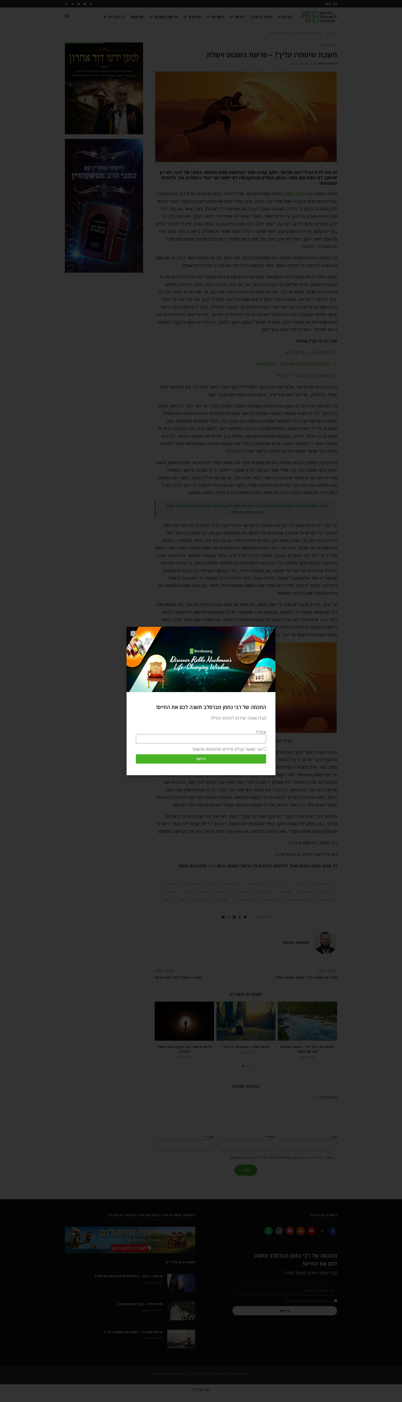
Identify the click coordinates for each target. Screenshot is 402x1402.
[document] (201, 701)
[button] (133, 633)
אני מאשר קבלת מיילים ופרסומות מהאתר (227, 749)
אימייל (261, 732)
